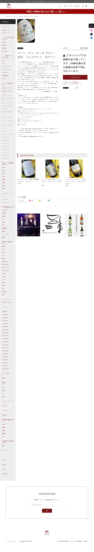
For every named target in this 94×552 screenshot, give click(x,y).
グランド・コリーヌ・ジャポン (7, 99)
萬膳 (3, 445)
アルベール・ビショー (6, 95)
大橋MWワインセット (7, 30)
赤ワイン (4, 63)
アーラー (4, 114)
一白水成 (4, 276)
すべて (21, 200)
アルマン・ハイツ (6, 155)
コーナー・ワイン (6, 158)
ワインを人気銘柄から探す (8, 84)
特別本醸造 (4, 228)
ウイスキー (5, 410)
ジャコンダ (4, 131)
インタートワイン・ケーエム (8, 402)
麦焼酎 (3, 427)
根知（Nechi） (5, 261)
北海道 (3, 167)
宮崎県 (3, 188)
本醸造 (3, 231)
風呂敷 (3, 390)
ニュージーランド (6, 202)
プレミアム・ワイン (7, 193)
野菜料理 (4, 48)
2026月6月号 (5, 363)
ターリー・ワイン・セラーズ (7, 121)
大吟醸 (3, 222)
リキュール (5, 450)
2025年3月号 (5, 317)
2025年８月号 (5, 332)
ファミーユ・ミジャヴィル (7, 134)
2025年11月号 (5, 341)
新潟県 (3, 179)
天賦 (3, 255)
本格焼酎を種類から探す (8, 420)
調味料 (4, 383)
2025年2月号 (5, 314)
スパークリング (5, 234)
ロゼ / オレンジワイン (6, 66)
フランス (4, 196)
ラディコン (4, 143)
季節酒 (3, 237)
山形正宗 (4, 273)
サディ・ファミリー (6, 149)
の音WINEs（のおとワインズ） (7, 91)
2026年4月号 (5, 357)
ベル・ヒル (4, 137)
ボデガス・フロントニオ (7, 111)
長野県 (3, 182)
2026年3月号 (5, 354)
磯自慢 (3, 246)
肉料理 (3, 42)
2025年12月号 (5, 344)
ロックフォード (5, 152)
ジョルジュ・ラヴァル (7, 125)
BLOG (3, 469)
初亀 (3, 294)
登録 (47, 510)
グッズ (3, 387)
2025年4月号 (5, 320)
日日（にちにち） (6, 267)
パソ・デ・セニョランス (7, 105)
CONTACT (5, 474)
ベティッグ (4, 108)
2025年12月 (4, 406)
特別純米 (4, 216)
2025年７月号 (5, 329)
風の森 (3, 285)
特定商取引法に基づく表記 (25, 541)
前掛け (3, 396)
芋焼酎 (3, 424)
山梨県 (3, 176)
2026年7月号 (5, 366)
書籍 (3, 378)
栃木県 (3, 173)
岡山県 (3, 185)
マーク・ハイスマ (6, 140)
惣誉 (3, 288)
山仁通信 (4, 311)
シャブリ (4, 128)
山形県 (3, 170)
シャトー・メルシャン (7, 102)
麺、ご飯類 (4, 51)
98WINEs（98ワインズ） (7, 88)
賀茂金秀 (4, 291)
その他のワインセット (7, 33)
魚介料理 (4, 45)
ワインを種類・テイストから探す (8, 56)
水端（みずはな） (6, 270)
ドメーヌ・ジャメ (6, 146)
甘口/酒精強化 (5, 75)
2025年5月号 (5, 323)
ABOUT (4, 464)
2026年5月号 (5, 360)
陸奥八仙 (4, 282)
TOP (3, 460)
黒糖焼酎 (4, 433)
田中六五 (4, 252)
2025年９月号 (5, 335)
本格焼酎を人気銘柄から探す (8, 441)
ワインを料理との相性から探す (8, 38)
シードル (4, 307)
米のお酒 (4, 415)
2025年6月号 (5, 326)
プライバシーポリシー (11, 541)
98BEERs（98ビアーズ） (7, 302)
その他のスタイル (6, 72)
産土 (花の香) (5, 264)
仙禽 (3, 249)
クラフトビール (6, 299)
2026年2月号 (5, 350)
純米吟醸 (4, 213)
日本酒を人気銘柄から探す (8, 242)
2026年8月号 (5, 369)
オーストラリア (5, 199)
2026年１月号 (5, 347)
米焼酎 (3, 430)
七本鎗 (3, 279)
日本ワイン (4, 78)
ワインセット (5, 27)
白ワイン (4, 60)
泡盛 (3, 436)
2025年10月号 (5, 338)
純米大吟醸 (4, 210)
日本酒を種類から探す (8, 207)
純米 (3, 219)
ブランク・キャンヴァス (7, 117)
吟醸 (3, 225)
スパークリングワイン (7, 69)
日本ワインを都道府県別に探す (8, 163)
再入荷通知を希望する (75, 77)
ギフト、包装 (5, 373)
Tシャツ (4, 393)
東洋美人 (4, 258)
